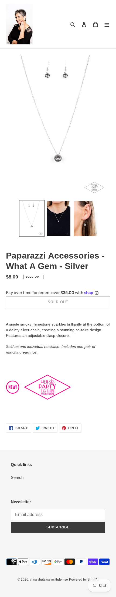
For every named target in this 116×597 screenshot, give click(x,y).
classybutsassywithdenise (49, 579)
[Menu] (106, 24)
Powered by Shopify (83, 579)
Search (17, 477)
